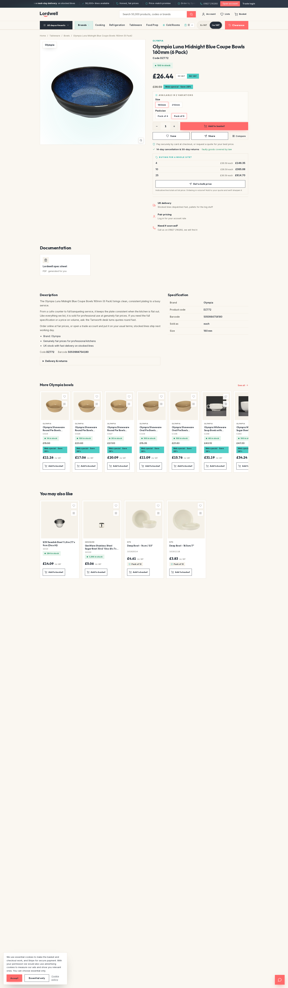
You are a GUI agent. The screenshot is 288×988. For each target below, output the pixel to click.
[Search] (191, 14)
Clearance (238, 25)
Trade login (248, 3)
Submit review (80, 665)
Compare (241, 136)
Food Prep (152, 25)
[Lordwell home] (49, 14)
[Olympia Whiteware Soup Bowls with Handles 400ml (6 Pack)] (216, 431)
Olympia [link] (47, 423)
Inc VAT (216, 25)
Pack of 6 (179, 116)
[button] (92, 92)
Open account (230, 3)
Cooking (100, 25)
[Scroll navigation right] (192, 25)
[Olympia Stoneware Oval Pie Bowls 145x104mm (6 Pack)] (152, 431)
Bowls (67, 35)
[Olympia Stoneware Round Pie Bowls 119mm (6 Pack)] (55, 431)
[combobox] (153, 14)
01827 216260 (210, 3)
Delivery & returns (56, 361)
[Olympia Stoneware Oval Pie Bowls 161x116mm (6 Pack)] (184, 431)
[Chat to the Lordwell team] (280, 980)
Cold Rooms (173, 25)
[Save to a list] (65, 396)
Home (43, 35)
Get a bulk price (202, 184)
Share (211, 136)
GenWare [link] (89, 542)
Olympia (158, 41)
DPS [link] (129, 542)
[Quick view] (65, 416)
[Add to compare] (65, 404)
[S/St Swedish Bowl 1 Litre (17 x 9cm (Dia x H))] (59, 539)
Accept (14, 978)
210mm (176, 104)
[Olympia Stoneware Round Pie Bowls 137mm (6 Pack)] (87, 431)
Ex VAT (203, 25)
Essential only (37, 978)
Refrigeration (117, 25)
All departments (56, 25)
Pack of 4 (163, 116)
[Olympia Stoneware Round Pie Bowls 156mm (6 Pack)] (120, 431)
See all (241, 385)
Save (173, 136)
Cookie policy (55, 978)
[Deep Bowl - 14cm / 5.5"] (144, 539)
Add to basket (216, 126)
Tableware (135, 25)
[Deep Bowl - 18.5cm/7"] (186, 539)
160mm (162, 104)
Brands (82, 25)
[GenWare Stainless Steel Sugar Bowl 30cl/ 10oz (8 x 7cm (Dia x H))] (101, 539)
